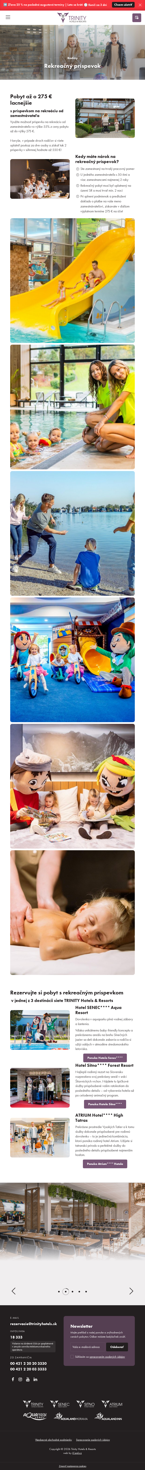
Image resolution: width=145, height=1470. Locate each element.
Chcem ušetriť (123, 5)
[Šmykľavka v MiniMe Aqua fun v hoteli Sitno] (72, 280)
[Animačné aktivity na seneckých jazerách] (72, 533)
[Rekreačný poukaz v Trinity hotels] (105, 118)
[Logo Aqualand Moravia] (71, 1416)
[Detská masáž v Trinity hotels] (72, 912)
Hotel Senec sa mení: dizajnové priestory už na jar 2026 (69, 1257)
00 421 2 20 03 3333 (28, 1369)
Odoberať (117, 1347)
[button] (140, 5)
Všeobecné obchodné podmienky (53, 1440)
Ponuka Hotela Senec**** (105, 1058)
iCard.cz (77, 1453)
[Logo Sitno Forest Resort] (85, 1404)
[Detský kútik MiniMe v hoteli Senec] (72, 659)
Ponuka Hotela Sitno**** (105, 1104)
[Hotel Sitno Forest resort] (40, 1088)
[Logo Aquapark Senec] (35, 1416)
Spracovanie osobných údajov (93, 1440)
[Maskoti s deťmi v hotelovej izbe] (72, 786)
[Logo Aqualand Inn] (108, 1416)
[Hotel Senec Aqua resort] (40, 1030)
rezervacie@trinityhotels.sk (33, 1323)
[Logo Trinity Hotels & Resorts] (33, 1404)
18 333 (16, 1337)
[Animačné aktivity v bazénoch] (72, 407)
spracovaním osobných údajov (107, 1357)
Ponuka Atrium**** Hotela (105, 1164)
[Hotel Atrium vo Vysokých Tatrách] (40, 1137)
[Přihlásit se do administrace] (141, 1466)
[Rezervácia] (136, 17)
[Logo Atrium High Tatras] (111, 1404)
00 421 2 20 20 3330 (28, 1363)
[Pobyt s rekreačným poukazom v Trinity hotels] (40, 179)
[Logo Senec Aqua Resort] (59, 1404)
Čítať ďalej (28, 1273)
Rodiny (72, 58)
